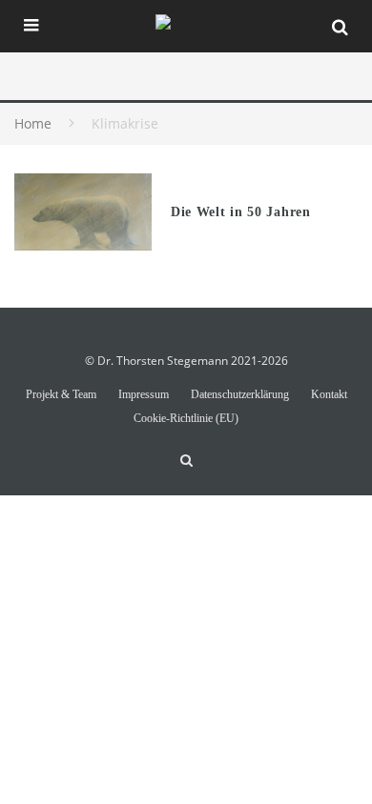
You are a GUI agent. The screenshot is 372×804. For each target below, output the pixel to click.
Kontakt (329, 394)
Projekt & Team (61, 394)
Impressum (143, 394)
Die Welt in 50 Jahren (241, 212)
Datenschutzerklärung (240, 394)
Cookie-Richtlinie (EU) (186, 418)
